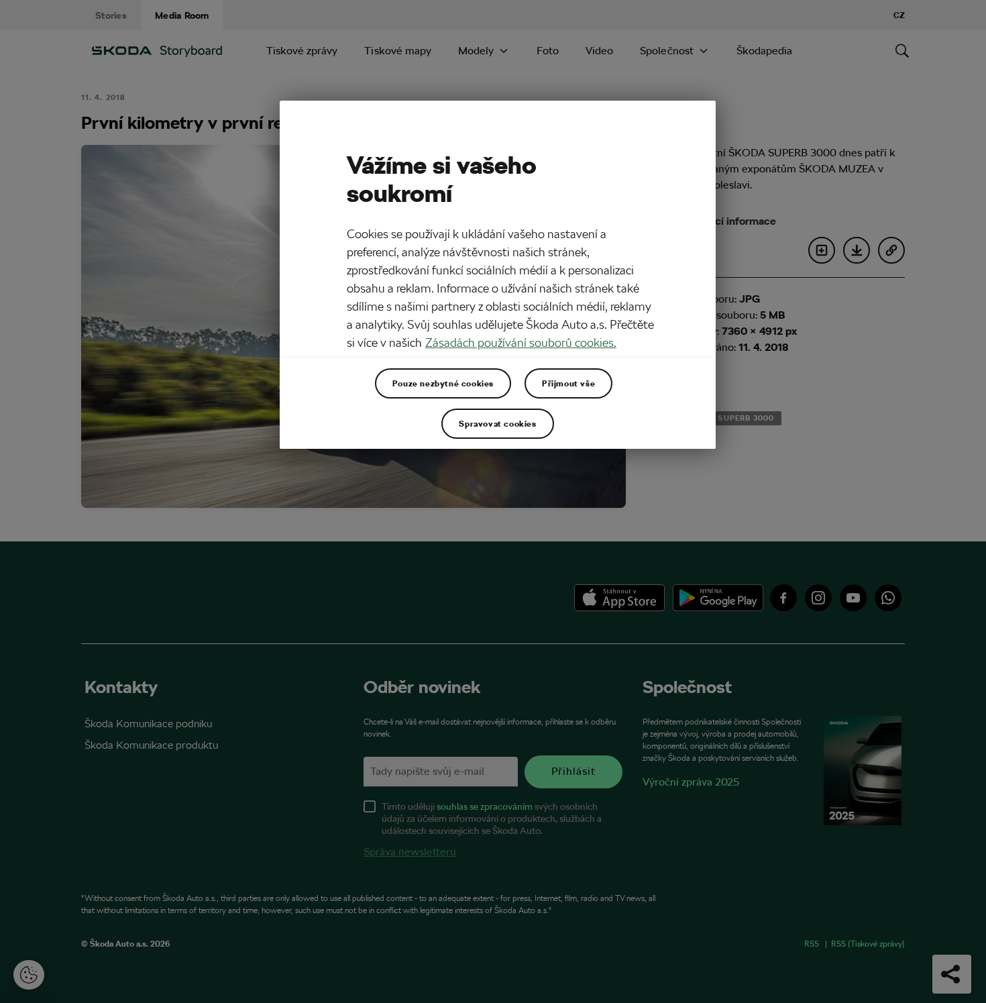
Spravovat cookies (497, 423)
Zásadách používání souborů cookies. (520, 342)
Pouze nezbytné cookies (443, 383)
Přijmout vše (568, 383)
